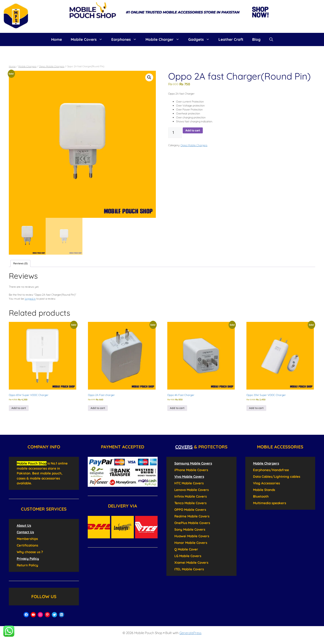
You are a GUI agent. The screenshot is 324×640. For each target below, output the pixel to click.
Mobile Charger (159, 39)
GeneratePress (190, 633)
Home (56, 39)
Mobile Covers (84, 39)
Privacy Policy (28, 558)
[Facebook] (26, 614)
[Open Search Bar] (271, 39)
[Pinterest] (47, 614)
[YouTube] (33, 614)
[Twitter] (54, 614)
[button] (149, 77)
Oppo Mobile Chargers (51, 66)
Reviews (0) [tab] (20, 263)
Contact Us (25, 532)
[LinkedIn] (61, 614)
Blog (256, 39)
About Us (24, 525)
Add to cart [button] (18, 408)
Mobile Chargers (27, 66)
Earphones (121, 39)
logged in (30, 298)
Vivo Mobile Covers (189, 476)
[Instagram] (40, 614)
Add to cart (192, 130)
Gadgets (196, 39)
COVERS (184, 447)
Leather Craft (230, 39)
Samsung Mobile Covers (193, 463)
